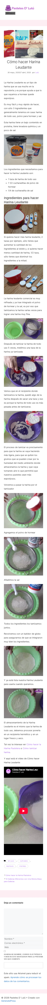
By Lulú (11, 861)
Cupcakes (24, 861)
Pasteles (9, 866)
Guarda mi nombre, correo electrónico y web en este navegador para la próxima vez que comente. (23, 956)
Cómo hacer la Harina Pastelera (18, 875)
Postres (22, 866)
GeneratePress (8, 1001)
